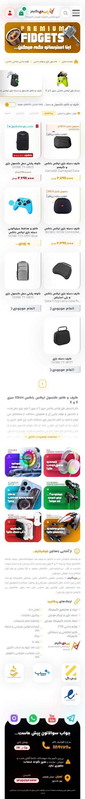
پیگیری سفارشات (30, 615)
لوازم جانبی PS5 (67, 626)
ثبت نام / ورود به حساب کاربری (23, 647)
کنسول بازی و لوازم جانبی (45, 61)
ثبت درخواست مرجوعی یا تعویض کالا (22, 654)
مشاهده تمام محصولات (26, 620)
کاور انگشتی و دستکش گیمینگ (62, 634)
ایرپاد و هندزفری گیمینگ (62, 609)
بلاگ (36, 636)
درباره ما (35, 641)
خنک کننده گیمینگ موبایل (60, 620)
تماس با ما (34, 609)
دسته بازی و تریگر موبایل (62, 615)
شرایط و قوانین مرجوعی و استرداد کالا (22, 628)
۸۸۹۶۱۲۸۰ (62, 747)
